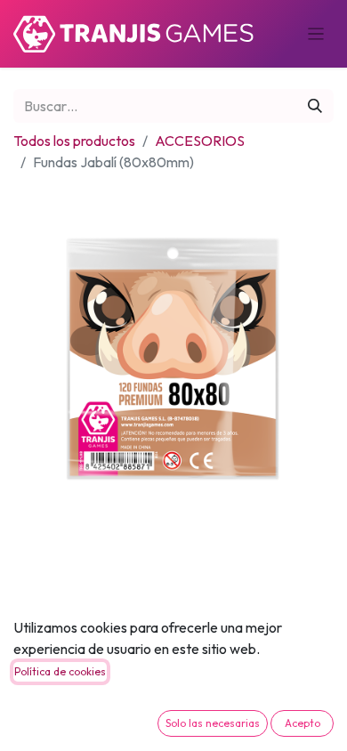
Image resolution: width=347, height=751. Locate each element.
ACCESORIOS (200, 140)
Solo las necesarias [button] (212, 723)
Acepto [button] (302, 723)
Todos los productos (74, 140)
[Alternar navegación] (316, 33)
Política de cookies (60, 671)
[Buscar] (315, 106)
